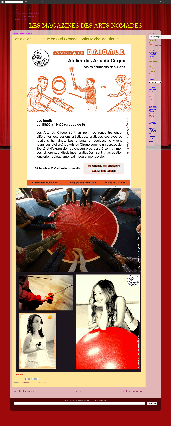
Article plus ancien (133, 391)
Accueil (78, 391)
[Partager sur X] (32, 379)
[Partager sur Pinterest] (37, 379)
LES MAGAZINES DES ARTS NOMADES (85, 25)
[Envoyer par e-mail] (26, 379)
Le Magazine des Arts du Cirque (26, 10)
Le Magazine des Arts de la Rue (26, 13)
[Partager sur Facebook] (35, 379)
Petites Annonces (20, 19)
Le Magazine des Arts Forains (25, 16)
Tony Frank (152, 92)
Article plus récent (24, 391)
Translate (157, 45)
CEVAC (151, 116)
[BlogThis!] (29, 379)
